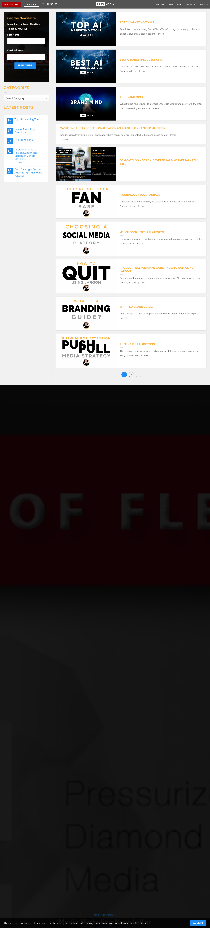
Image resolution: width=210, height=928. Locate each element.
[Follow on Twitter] (51, 4)
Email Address (15, 50)
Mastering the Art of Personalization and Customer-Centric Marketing (25, 154)
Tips (179, 4)
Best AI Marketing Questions (24, 131)
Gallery (160, 4)
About (203, 4)
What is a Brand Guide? (136, 306)
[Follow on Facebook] (43, 4)
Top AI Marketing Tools (27, 119)
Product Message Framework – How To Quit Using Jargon (156, 269)
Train (170, 4)
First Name (13, 34)
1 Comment (25, 162)
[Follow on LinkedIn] (56, 4)
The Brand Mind (23, 139)
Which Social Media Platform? (142, 232)
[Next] (138, 374)
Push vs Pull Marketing (137, 344)
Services (190, 4)
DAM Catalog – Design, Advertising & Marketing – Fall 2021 (29, 172)
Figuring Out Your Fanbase (140, 194)
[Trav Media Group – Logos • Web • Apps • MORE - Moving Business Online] (105, 4)
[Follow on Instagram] (47, 4)
